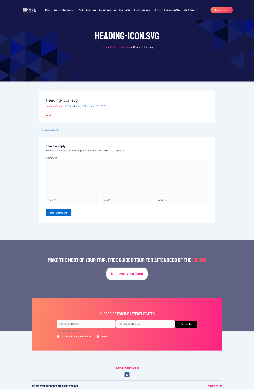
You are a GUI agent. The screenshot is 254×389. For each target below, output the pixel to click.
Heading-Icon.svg (120, 47)
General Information (63, 10)
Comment (52, 157)
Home (48, 10)
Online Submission (107, 10)
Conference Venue (143, 10)
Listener (104, 336)
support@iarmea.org (127, 368)
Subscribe (186, 324)
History (157, 10)
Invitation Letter (172, 10)
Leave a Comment (56, 106)
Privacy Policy (215, 386)
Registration (125, 10)
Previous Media (49, 130)
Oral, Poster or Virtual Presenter (76, 336)
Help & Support (190, 10)
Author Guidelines (87, 10)
